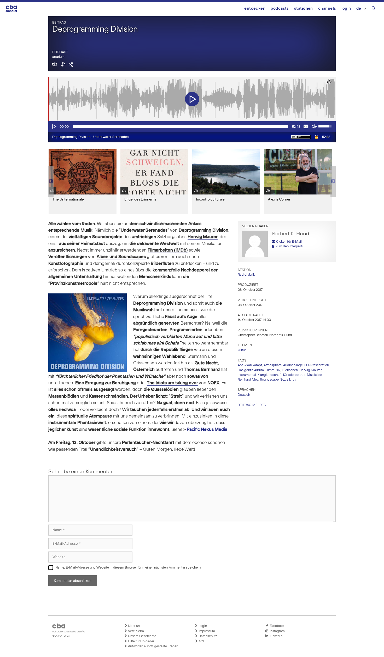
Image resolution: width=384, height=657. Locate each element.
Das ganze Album (251, 370)
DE (358, 8)
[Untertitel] (306, 126)
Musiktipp (314, 375)
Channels (327, 8)
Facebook (276, 626)
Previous (51, 181)
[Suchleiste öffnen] (373, 9)
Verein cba (135, 631)
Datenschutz (207, 636)
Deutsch (244, 395)
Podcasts (280, 8)
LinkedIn (275, 636)
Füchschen (290, 370)
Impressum (206, 631)
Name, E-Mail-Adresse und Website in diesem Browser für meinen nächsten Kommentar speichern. (128, 567)
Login (346, 8)
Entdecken (254, 8)
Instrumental (247, 375)
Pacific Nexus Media (207, 429)
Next (333, 181)
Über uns (134, 626)
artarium (58, 57)
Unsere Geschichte (141, 636)
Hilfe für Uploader (140, 641)
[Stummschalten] (314, 126)
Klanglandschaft (270, 375)
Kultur (242, 350)
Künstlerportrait (294, 375)
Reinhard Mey (248, 379)
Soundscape (269, 379)
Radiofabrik (246, 274)
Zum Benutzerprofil (288, 246)
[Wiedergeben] (53, 126)
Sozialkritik (288, 379)
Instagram (276, 631)
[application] (192, 126)
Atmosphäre (273, 365)
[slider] (180, 126)
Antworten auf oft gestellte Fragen (152, 646)
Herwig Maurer (310, 370)
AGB (201, 641)
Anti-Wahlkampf (250, 365)
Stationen (303, 8)
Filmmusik (272, 370)
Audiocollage (293, 365)
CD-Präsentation (316, 365)
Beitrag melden (252, 405)
